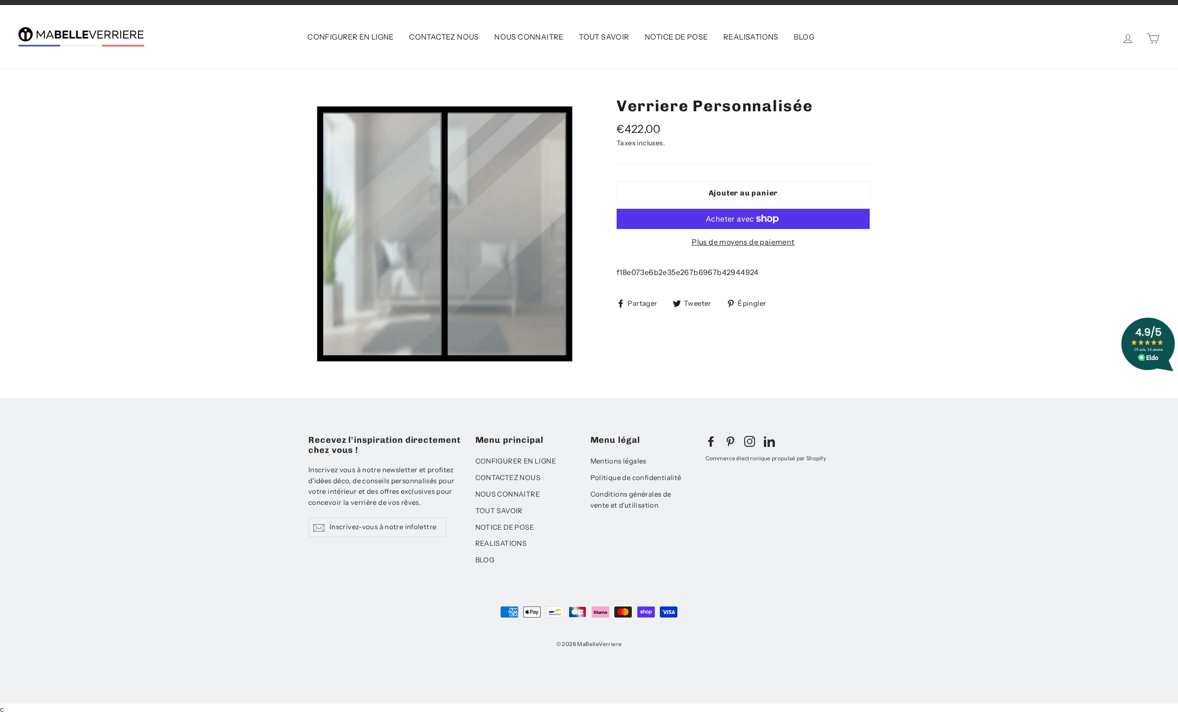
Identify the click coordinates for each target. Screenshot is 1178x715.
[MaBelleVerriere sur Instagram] (749, 441)
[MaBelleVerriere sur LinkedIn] (769, 441)
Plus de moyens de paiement (743, 241)
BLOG (804, 36)
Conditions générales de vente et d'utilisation (630, 499)
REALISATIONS (751, 36)
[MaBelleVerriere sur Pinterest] (730, 441)
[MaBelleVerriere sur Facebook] (710, 441)
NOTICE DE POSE (676, 36)
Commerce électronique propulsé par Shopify (765, 458)
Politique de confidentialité (635, 478)
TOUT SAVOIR (604, 36)
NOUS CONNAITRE (529, 36)
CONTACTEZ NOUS (444, 36)
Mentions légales (618, 461)
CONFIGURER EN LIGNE (350, 36)
